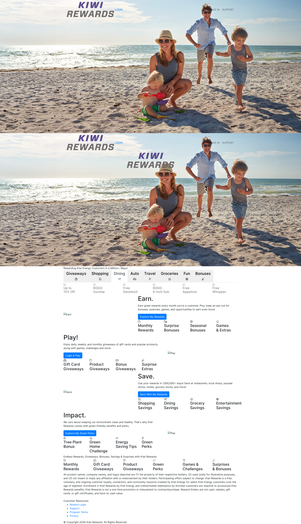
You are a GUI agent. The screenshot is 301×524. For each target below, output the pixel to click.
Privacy (74, 515)
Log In (215, 9)
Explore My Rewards (152, 316)
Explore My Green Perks (80, 433)
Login (118, 9)
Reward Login (78, 504)
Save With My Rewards (153, 394)
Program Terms (79, 512)
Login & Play (73, 355)
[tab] (76, 276)
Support (228, 9)
